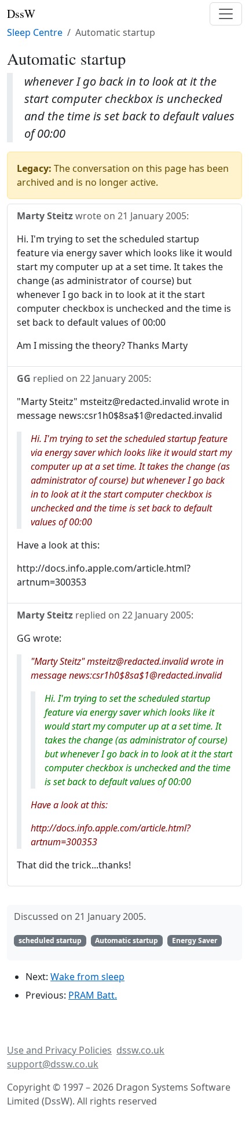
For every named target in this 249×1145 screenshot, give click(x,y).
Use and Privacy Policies (59, 1050)
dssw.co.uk (140, 1050)
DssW (21, 13)
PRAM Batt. (92, 995)
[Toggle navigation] (226, 13)
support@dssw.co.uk (52, 1064)
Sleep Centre (35, 32)
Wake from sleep (87, 976)
